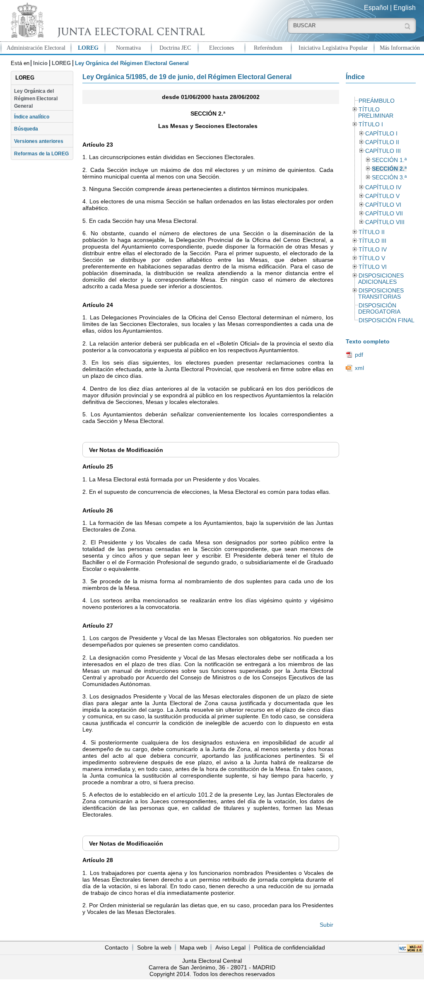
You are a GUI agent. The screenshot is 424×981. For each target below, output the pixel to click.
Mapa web (193, 947)
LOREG (88, 47)
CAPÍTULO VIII (385, 222)
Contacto (116, 947)
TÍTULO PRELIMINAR (375, 112)
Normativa (128, 47)
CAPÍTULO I (381, 133)
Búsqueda (26, 129)
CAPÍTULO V (382, 196)
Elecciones (221, 47)
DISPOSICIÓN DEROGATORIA (379, 308)
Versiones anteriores (38, 141)
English (404, 7)
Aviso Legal (230, 947)
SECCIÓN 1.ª (389, 160)
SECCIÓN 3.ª (389, 177)
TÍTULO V (372, 258)
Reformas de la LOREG (41, 154)
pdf (359, 354)
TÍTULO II (372, 232)
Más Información (400, 47)
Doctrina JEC (175, 47)
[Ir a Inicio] (106, 20)
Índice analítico (31, 117)
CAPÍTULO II (382, 142)
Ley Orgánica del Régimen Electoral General (36, 98)
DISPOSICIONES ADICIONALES (381, 279)
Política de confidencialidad (289, 947)
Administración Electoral (36, 47)
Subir (326, 924)
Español (376, 7)
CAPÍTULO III (383, 151)
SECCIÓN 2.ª (389, 169)
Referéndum (268, 47)
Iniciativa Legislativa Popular (333, 47)
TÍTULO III (372, 241)
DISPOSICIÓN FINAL (386, 320)
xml (359, 368)
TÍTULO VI (373, 267)
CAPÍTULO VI (383, 205)
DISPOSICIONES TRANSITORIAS (381, 294)
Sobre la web (154, 947)
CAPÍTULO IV (383, 187)
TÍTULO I (371, 124)
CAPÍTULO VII (384, 213)
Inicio (40, 63)
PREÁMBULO (377, 101)
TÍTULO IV (373, 249)
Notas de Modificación (126, 450)
